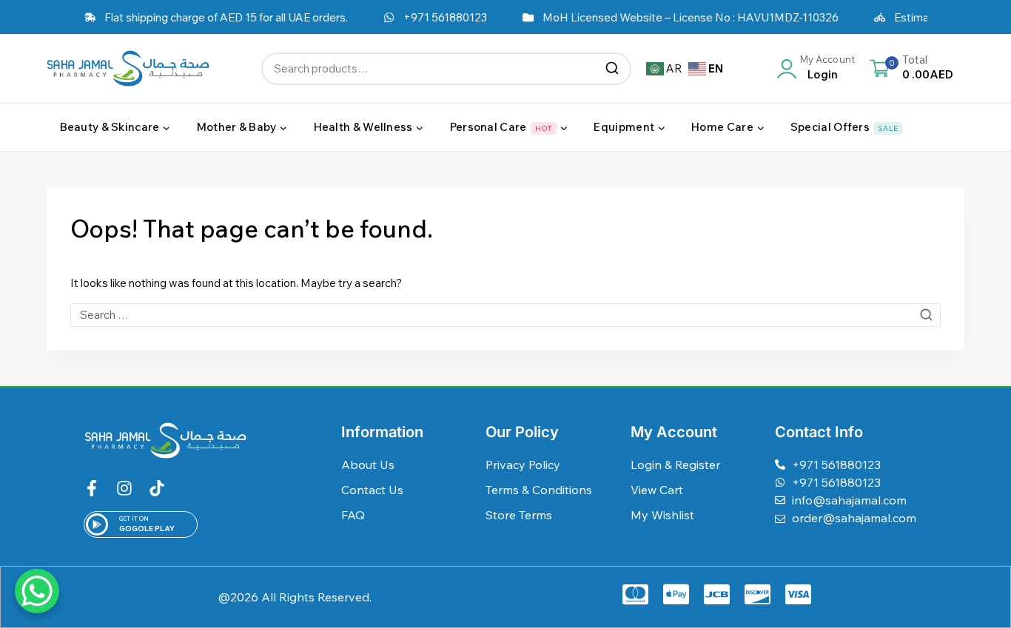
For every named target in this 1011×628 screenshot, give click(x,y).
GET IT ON (134, 518)
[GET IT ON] (97, 524)
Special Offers (844, 127)
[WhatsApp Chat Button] (37, 591)
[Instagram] (124, 488)
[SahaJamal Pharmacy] (128, 68)
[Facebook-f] (92, 488)
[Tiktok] (157, 488)
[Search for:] (505, 315)
